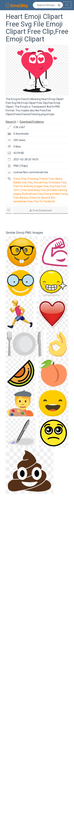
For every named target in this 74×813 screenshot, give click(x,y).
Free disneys (20, 197)
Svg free (55, 186)
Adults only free (22, 182)
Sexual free (40, 182)
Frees (16, 178)
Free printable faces (56, 193)
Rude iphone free (32, 193)
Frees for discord (40, 197)
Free (24, 178)
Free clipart (55, 178)
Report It (11, 121)
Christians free (57, 182)
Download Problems (32, 121)
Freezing (33, 178)
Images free (41, 186)
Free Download (42, 210)
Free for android (23, 186)
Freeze (43, 178)
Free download (30, 190)
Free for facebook (44, 201)
